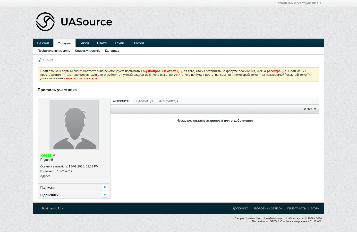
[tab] (121, 101)
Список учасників (87, 50)
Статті (102, 43)
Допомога (240, 208)
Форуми (64, 43)
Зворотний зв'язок (267, 208)
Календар (112, 50)
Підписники (49, 195)
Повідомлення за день (54, 50)
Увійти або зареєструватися (298, 3)
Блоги (84, 43)
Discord (138, 43)
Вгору (315, 208)
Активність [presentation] (121, 101)
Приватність (296, 208)
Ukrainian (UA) (51, 208)
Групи (119, 43)
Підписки (47, 187)
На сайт (43, 43)
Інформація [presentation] (144, 101)
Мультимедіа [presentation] (168, 101)
